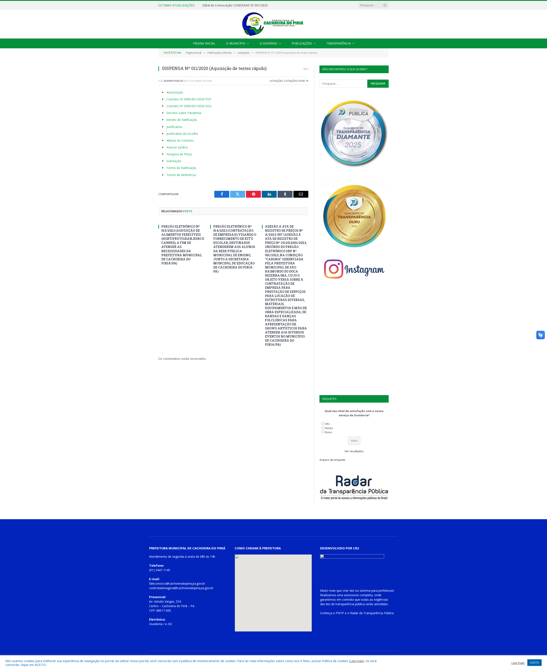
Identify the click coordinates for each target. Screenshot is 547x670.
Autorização (174, 92)
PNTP (340, 613)
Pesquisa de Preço (179, 154)
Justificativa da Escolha (182, 134)
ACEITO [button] (534, 662)
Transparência (338, 43)
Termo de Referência (181, 175)
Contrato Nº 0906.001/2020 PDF (188, 99)
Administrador (173, 80)
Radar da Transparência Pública (372, 613)
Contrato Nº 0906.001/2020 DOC (189, 106)
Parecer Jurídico (177, 147)
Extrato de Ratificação (181, 120)
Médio (329, 428)
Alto (327, 424)
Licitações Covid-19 (296, 80)
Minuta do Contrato (180, 140)
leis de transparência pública (345, 604)
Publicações (302, 43)
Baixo (328, 432)
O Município (235, 43)
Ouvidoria (155, 624)
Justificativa (174, 127)
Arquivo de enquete (332, 460)
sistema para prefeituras (376, 590)
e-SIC (168, 624)
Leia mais (356, 661)
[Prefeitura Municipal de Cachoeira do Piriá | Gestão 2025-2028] (273, 24)
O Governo (268, 43)
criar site (348, 590)
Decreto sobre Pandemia (183, 113)
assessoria (351, 595)
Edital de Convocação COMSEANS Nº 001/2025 (235, 5)
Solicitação (173, 161)
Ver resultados (354, 451)
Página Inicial (204, 43)
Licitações (276, 80)
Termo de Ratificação (181, 168)
